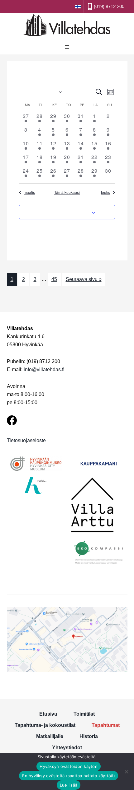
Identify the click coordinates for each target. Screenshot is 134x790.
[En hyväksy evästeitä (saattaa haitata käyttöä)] (126, 772)
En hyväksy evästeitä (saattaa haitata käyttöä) (68, 775)
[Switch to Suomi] (77, 6)
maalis (29, 192)
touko (105, 192)
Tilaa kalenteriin (63, 212)
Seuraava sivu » (84, 279)
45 (54, 279)
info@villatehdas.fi (44, 369)
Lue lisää (68, 785)
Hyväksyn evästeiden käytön (69, 766)
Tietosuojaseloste (26, 440)
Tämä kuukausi (67, 192)
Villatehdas (67, 26)
